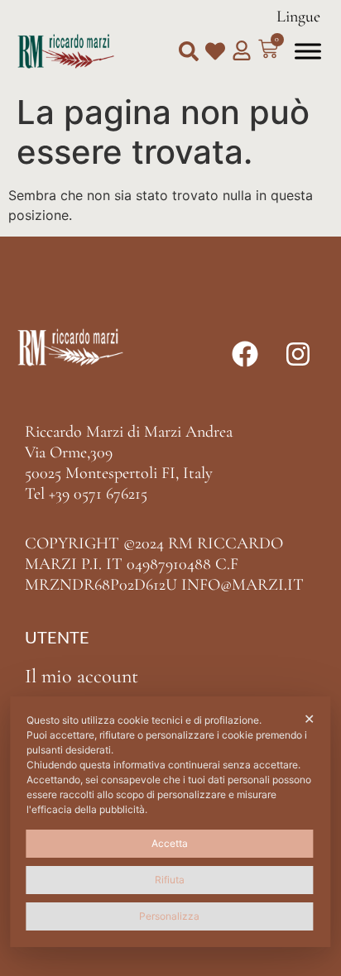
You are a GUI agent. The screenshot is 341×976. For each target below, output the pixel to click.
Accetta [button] (169, 843)
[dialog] (170, 821)
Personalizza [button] (169, 916)
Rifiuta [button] (170, 879)
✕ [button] (309, 718)
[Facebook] (245, 354)
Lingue (298, 16)
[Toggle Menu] (308, 51)
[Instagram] (297, 354)
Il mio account (81, 676)
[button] (189, 51)
